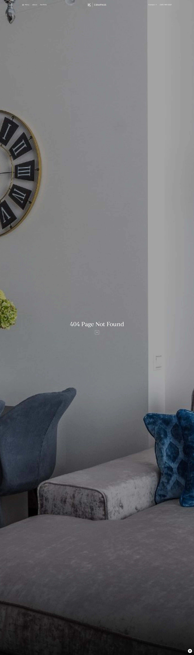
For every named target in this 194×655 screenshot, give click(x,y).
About (34, 5)
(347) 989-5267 (166, 5)
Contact (151, 5)
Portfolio (43, 5)
